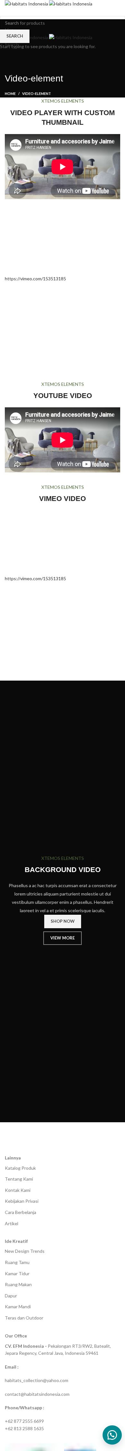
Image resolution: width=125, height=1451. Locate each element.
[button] (112, 1435)
